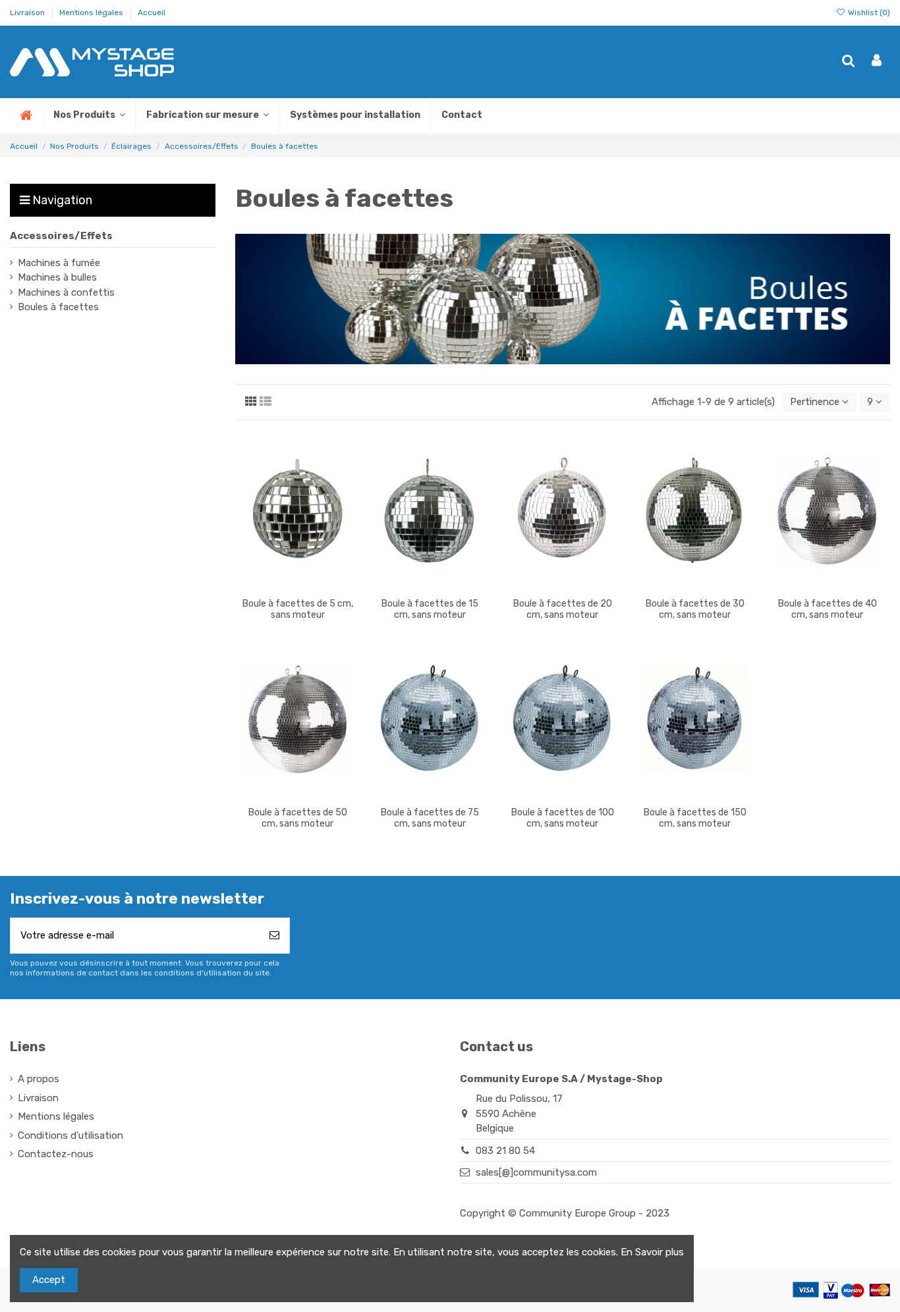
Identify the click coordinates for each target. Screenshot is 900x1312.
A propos (38, 1079)
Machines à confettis (66, 292)
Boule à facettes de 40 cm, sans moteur (827, 609)
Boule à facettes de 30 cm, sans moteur (695, 609)
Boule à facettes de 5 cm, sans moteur (297, 609)
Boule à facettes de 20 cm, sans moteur (562, 609)
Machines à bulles (57, 277)
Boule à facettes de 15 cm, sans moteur (429, 609)
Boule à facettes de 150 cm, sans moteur (695, 818)
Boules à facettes (58, 307)
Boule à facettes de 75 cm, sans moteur (430, 818)
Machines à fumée (59, 263)
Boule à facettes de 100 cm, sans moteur (562, 818)
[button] (207, 115)
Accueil (151, 12)
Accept (48, 1280)
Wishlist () (868, 12)
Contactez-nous (56, 1154)
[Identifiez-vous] (877, 61)
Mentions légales (92, 12)
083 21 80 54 (505, 1151)
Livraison (28, 12)
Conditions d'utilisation (70, 1135)
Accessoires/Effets (61, 236)
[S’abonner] (274, 935)
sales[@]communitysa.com (536, 1172)
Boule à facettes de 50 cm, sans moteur (297, 818)
